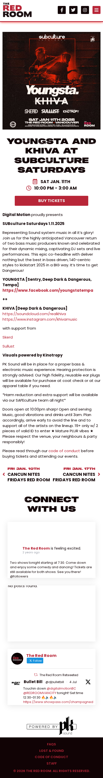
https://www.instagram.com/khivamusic (39, 319)
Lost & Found (51, 751)
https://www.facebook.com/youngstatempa (47, 290)
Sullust (9, 346)
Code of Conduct (51, 757)
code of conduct (64, 450)
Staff (51, 764)
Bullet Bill (33, 681)
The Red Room (36, 548)
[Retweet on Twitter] (36, 675)
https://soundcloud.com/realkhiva (34, 313)
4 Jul (73, 682)
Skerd (7, 337)
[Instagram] (85, 10)
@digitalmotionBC (61, 688)
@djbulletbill (55, 682)
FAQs (51, 744)
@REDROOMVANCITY (39, 693)
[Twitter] (73, 10)
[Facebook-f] (62, 10)
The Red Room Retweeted (59, 675)
